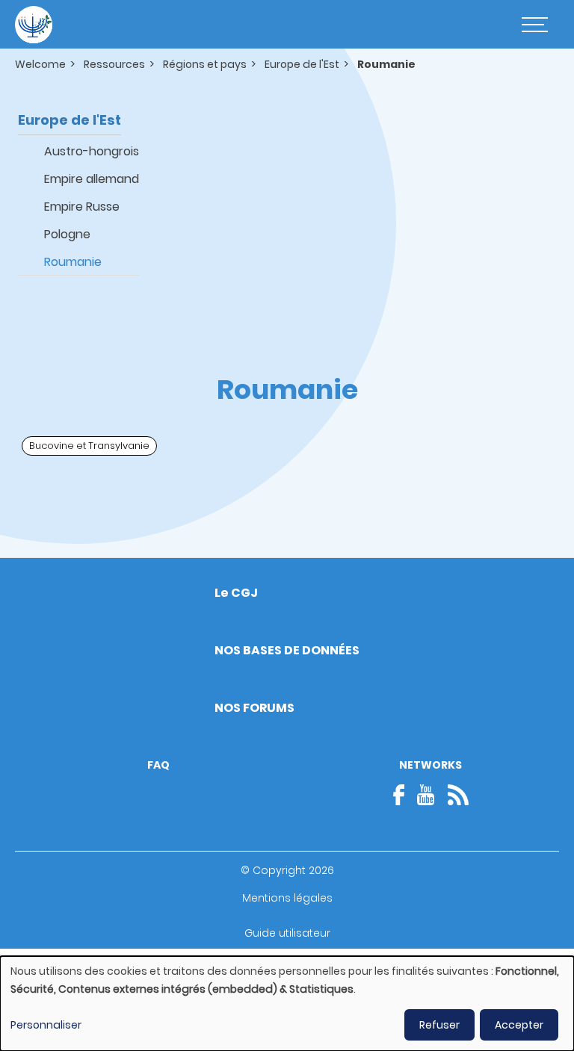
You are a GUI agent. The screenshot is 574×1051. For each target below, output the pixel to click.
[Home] (33, 24)
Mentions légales (287, 897)
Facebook (403, 794)
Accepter (519, 1024)
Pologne (67, 234)
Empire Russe (82, 206)
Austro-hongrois (91, 151)
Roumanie (73, 261)
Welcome (40, 64)
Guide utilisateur (287, 933)
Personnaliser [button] (45, 1024)
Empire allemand (91, 178)
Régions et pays (205, 64)
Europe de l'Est (302, 64)
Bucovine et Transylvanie (89, 445)
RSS (458, 794)
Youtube (426, 794)
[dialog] (287, 1003)
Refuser (439, 1024)
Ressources (114, 64)
